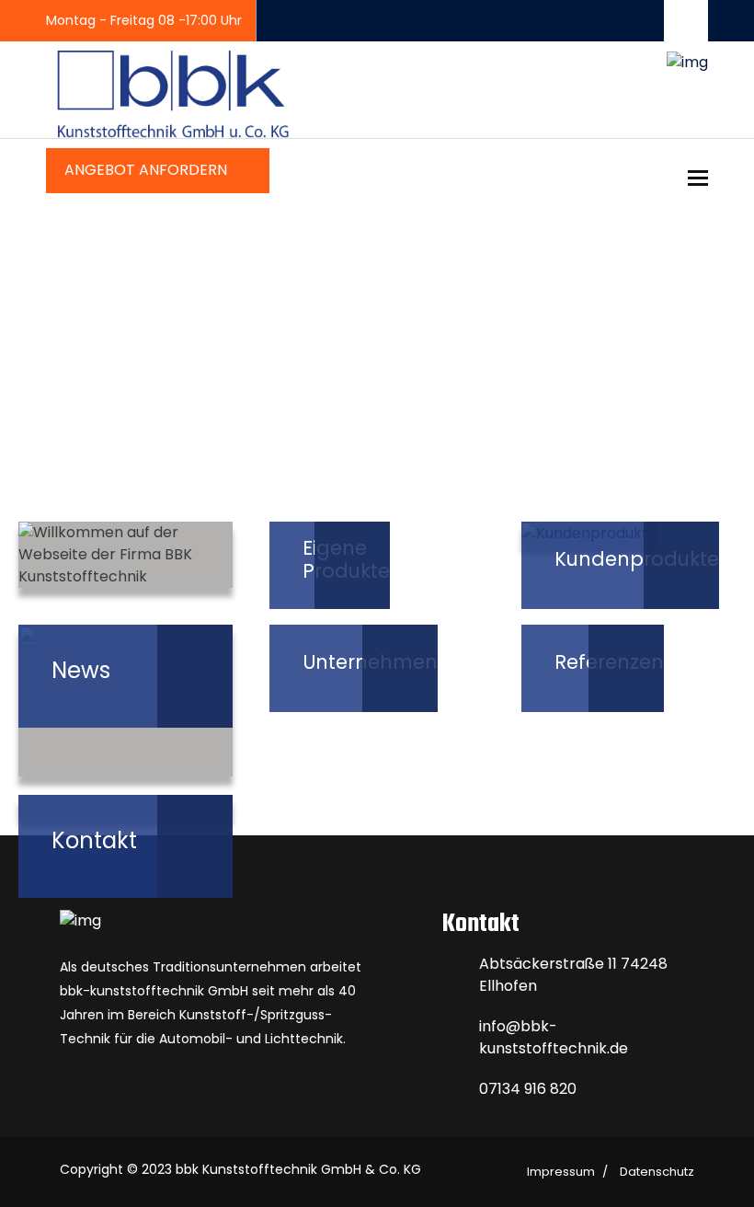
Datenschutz (657, 1171)
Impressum (561, 1171)
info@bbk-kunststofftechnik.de (553, 1037)
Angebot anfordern (147, 169)
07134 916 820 (528, 1088)
